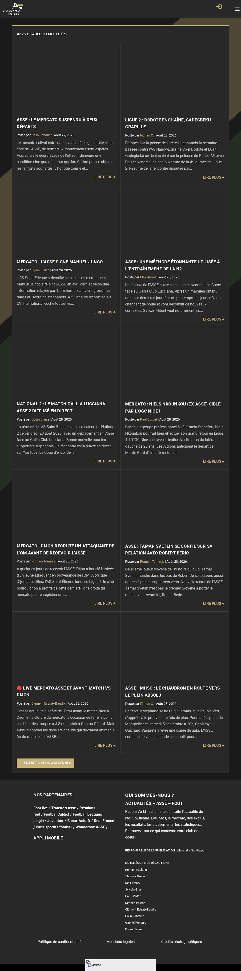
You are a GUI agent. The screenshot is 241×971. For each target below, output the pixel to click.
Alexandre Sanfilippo (190, 850)
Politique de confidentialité (59, 941)
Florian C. (147, 135)
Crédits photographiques (181, 941)
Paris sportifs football (54, 827)
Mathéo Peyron (135, 902)
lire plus (103, 177)
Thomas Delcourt (136, 876)
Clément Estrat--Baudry (49, 703)
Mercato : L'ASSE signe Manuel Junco (60, 262)
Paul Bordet (148, 419)
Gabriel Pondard (135, 922)
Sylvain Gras (133, 889)
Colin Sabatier (42, 135)
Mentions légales (120, 941)
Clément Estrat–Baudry (140, 909)
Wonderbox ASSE (90, 827)
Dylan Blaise (40, 270)
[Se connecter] (219, 6)
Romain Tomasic (44, 561)
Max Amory (148, 277)
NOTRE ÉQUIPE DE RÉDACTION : (147, 863)
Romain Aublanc (136, 869)
